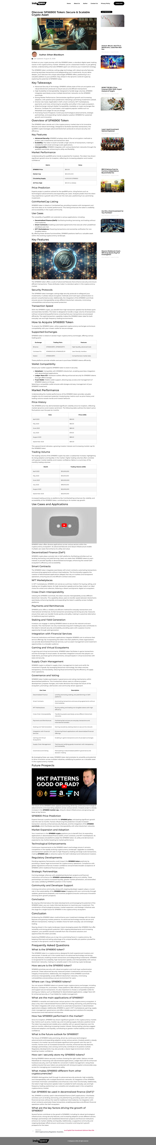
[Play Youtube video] (64, 525)
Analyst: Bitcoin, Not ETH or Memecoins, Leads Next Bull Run (112, 47)
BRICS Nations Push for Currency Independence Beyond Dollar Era (110, 171)
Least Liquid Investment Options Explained (110, 130)
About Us (77, 3)
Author (85, 3)
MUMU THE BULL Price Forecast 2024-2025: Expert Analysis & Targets (112, 89)
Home (69, 3)
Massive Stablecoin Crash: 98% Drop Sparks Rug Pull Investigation (111, 252)
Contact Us (94, 3)
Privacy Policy (105, 3)
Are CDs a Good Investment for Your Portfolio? (112, 212)
